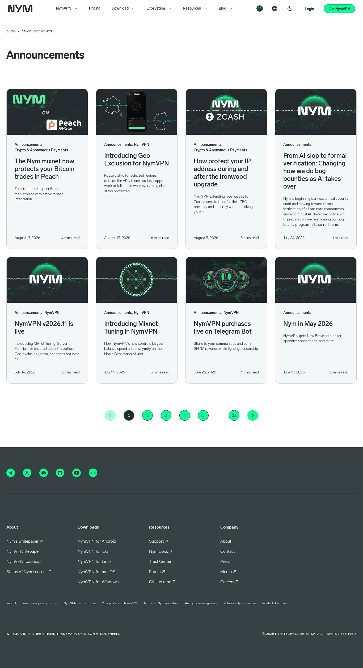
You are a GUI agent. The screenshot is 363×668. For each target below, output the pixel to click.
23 (234, 415)
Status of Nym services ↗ (29, 572)
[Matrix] (93, 473)
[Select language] (274, 8)
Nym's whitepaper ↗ (24, 541)
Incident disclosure (275, 603)
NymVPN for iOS (93, 552)
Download (120, 9)
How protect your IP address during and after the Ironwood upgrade (222, 173)
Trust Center (160, 562)
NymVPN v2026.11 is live (44, 328)
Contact (227, 552)
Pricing (94, 9)
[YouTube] (76, 473)
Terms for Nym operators (161, 603)
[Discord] (43, 473)
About (225, 541)
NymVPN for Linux (94, 562)
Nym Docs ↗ (160, 552)
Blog (222, 9)
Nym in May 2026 (308, 324)
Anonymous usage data (201, 603)
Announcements (297, 145)
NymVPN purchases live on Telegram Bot (223, 328)
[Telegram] (10, 473)
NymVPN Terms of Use (80, 603)
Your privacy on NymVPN (119, 603)
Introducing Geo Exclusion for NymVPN (136, 160)
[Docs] (259, 8)
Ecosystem (155, 9)
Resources (192, 9)
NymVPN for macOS (96, 572)
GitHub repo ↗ (162, 582)
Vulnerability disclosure (240, 603)
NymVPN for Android (97, 541)
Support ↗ (158, 541)
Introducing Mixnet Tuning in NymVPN (131, 328)
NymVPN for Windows (98, 582)
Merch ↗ (228, 572)
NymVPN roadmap (23, 562)
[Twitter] (27, 473)
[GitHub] (60, 473)
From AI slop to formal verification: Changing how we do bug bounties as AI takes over (315, 171)
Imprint (11, 603)
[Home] (21, 8)
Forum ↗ (157, 572)
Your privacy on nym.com (40, 603)
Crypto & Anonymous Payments (41, 150)
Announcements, (29, 145)
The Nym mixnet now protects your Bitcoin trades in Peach (44, 169)
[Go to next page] (252, 415)
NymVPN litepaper (23, 552)
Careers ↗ (229, 582)
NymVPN (63, 9)
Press (225, 562)
